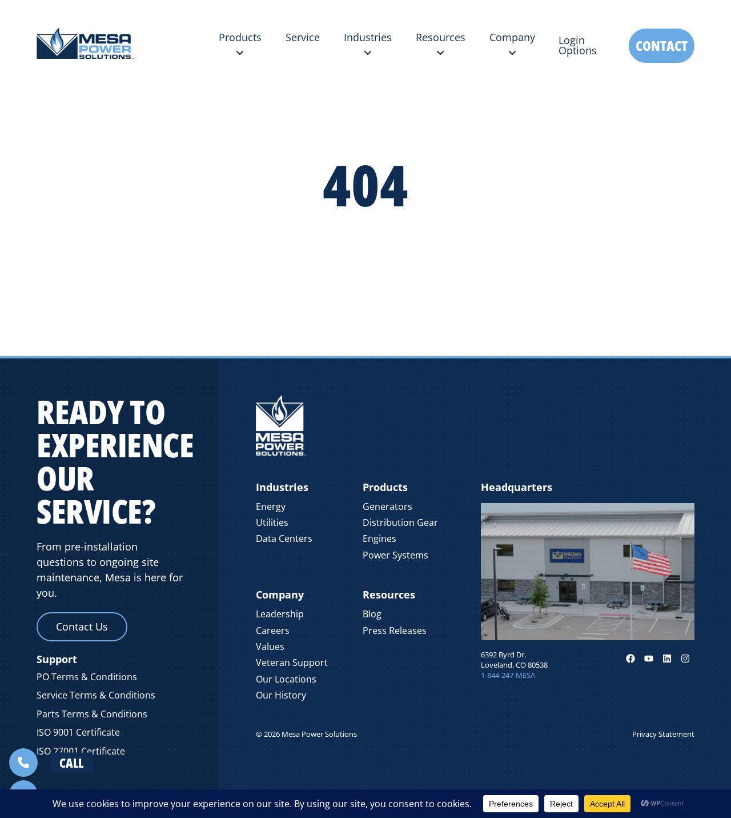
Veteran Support (292, 662)
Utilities (272, 522)
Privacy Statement (663, 734)
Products (385, 487)
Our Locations (286, 679)
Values (270, 646)
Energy (271, 506)
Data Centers (284, 538)
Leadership (280, 614)
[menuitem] (240, 45)
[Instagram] (685, 658)
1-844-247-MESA (508, 675)
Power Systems (395, 555)
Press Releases (395, 630)
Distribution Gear (400, 522)
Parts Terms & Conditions (92, 714)
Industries (282, 487)
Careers (273, 630)
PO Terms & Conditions (87, 677)
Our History (281, 695)
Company (280, 594)
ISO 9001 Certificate (78, 732)
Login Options (578, 45)
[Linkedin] (667, 658)
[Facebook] (630, 658)
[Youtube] (649, 658)
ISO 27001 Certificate (81, 751)
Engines (379, 538)
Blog (372, 614)
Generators (387, 506)
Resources (389, 594)
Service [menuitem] (303, 37)
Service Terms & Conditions (96, 695)
